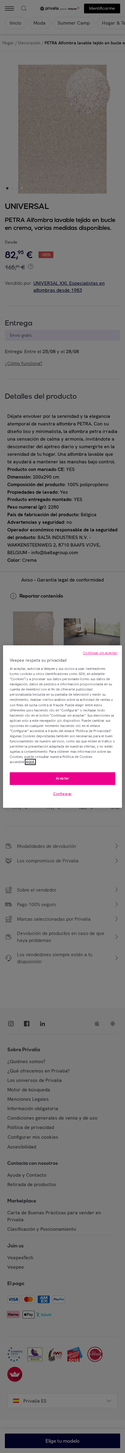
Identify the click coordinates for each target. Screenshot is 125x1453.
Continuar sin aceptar (100, 653)
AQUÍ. (30, 762)
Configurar (62, 794)
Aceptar (62, 778)
